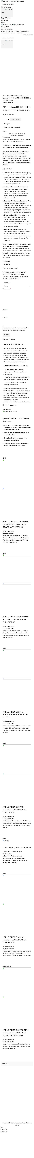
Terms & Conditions (7, 1078)
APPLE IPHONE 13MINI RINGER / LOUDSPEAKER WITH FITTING (14, 940)
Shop (3, 1088)
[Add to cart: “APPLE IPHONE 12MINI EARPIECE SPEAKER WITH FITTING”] (5, 736)
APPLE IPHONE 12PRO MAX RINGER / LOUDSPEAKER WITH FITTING (15, 619)
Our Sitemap (5, 1081)
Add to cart (15, 119)
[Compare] (5, 415)
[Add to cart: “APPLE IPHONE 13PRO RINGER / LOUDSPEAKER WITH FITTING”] (5, 831)
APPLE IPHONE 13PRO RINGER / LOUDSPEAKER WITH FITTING (14, 809)
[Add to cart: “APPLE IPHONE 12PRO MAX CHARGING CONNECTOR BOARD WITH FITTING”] (5, 545)
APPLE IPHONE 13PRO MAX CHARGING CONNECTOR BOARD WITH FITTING (15, 1032)
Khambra (4, 1067)
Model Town (5, 1070)
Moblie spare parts (14, 127)
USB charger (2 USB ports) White (17, 847)
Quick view (5, 455)
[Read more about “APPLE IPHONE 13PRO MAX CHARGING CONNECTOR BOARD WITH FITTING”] (5, 1051)
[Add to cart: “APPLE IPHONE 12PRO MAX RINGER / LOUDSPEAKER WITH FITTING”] (5, 641)
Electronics (14, 425)
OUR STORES (6, 1085)
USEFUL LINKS (6, 1075)
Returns (4, 1099)
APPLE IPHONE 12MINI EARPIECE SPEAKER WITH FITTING (15, 714)
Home (5, 96)
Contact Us (5, 1102)
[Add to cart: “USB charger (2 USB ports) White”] (5, 866)
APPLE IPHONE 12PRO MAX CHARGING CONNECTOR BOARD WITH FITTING (15, 524)
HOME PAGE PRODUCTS (15, 96)
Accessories (6, 425)
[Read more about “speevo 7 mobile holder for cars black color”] (5, 450)
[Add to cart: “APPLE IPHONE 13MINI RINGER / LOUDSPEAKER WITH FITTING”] (5, 959)
